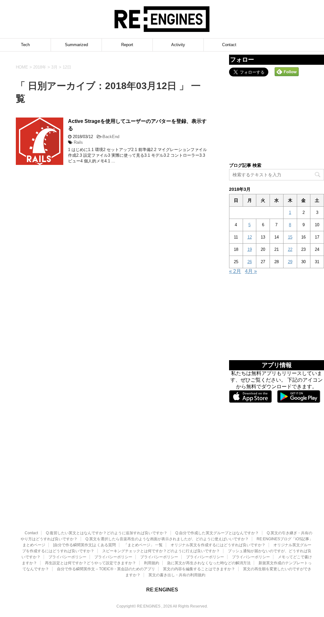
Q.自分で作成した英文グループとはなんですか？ (217, 533)
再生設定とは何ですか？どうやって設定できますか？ (90, 563)
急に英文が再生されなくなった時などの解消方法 (209, 563)
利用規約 (151, 563)
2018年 (39, 67)
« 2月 (235, 271)
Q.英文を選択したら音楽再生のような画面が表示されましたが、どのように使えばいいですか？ (167, 539)
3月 (54, 67)
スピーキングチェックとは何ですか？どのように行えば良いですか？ (161, 551)
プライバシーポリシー (67, 557)
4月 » (251, 271)
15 (290, 237)
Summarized (76, 44)
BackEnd (111, 136)
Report (127, 44)
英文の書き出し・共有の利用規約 (176, 575)
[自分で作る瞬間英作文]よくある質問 (84, 545)
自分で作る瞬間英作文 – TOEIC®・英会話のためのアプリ (106, 569)
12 (249, 237)
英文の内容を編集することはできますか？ (199, 569)
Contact (229, 44)
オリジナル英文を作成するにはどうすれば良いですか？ (218, 545)
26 (249, 261)
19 (249, 249)
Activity (178, 44)
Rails (78, 142)
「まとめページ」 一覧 (143, 545)
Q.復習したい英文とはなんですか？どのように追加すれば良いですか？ (106, 533)
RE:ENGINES (162, 589)
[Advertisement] (276, 118)
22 (290, 249)
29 (290, 261)
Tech (25, 44)
